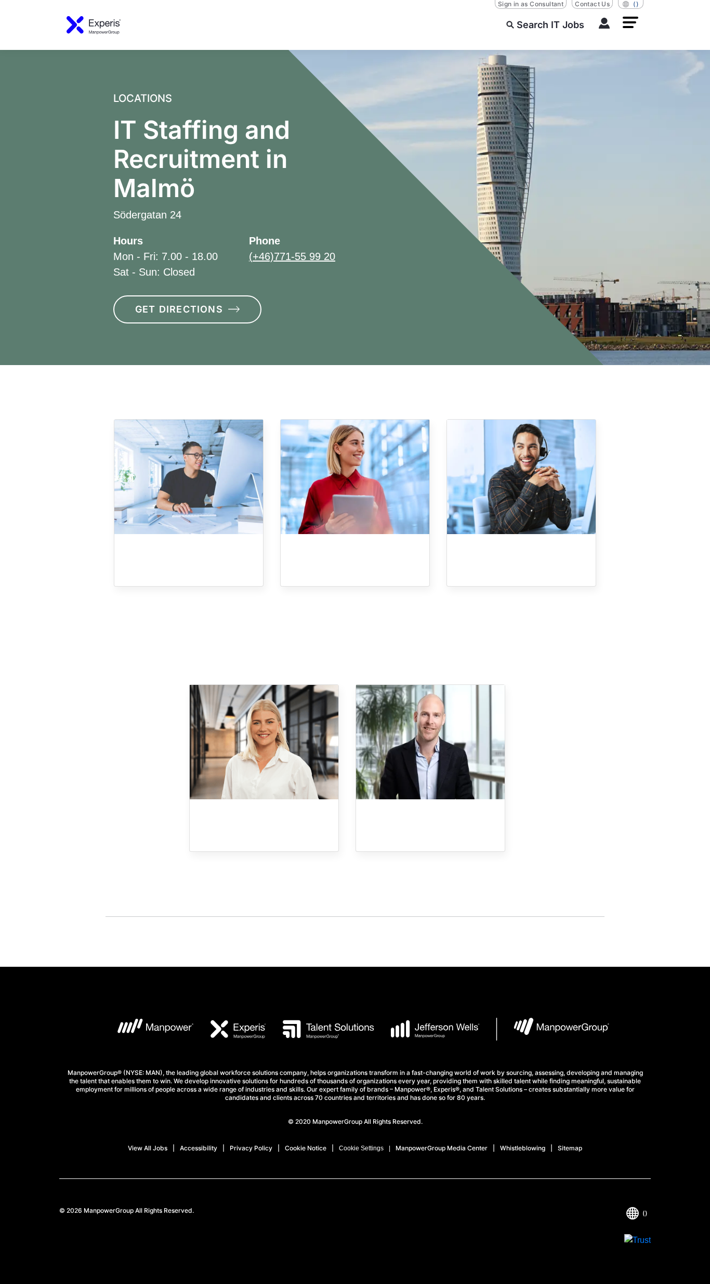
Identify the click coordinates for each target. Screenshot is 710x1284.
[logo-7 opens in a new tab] (553, 1029)
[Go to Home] (94, 25)
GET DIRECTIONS (179, 309)
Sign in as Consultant (530, 4)
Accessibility (198, 1148)
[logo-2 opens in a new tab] (230, 1029)
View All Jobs (147, 1148)
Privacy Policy (251, 1148)
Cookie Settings (361, 1148)
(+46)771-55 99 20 (292, 256)
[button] (630, 22)
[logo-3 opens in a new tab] (320, 1029)
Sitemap (570, 1148)
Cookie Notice (305, 1148)
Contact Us (592, 4)
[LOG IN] (604, 25)
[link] (189, 503)
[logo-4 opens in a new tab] (427, 1029)
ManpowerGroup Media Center (442, 1148)
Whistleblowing (522, 1148)
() (636, 4)
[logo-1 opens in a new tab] (147, 1029)
